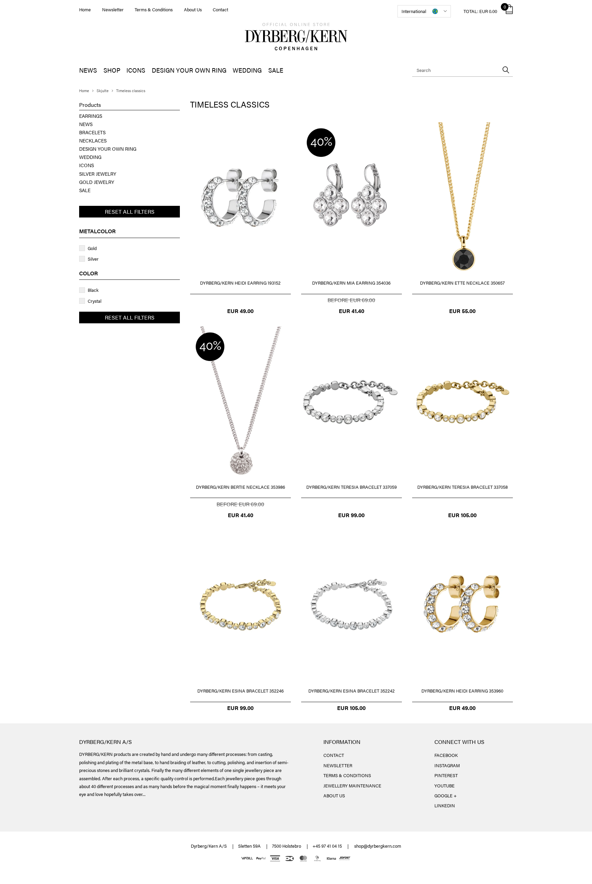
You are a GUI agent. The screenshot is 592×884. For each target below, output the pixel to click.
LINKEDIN (444, 805)
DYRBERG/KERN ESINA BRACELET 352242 (351, 690)
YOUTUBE (444, 785)
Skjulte (103, 90)
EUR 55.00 (462, 311)
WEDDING (247, 70)
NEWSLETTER (337, 765)
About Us (193, 9)
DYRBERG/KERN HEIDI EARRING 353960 (462, 690)
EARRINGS (90, 115)
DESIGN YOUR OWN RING (189, 70)
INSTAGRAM (447, 765)
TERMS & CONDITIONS (347, 775)
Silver (93, 259)
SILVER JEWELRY (97, 173)
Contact (220, 9)
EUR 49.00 (240, 311)
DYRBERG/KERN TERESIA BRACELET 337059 (351, 487)
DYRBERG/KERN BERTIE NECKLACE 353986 (240, 487)
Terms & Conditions (154, 9)
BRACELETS (92, 132)
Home (85, 9)
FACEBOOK (446, 755)
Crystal (94, 301)
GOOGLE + (445, 795)
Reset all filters (130, 211)
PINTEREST (446, 775)
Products (90, 105)
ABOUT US (334, 795)
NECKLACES (93, 140)
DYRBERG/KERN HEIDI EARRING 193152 (240, 282)
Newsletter (113, 9)
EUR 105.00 (462, 515)
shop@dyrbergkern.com (377, 846)
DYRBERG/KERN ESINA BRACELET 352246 (240, 690)
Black (93, 290)
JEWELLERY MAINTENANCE (352, 785)
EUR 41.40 (351, 311)
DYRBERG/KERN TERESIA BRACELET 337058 (462, 487)
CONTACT (333, 755)
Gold (92, 248)
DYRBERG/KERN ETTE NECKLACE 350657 (462, 282)
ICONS (135, 70)
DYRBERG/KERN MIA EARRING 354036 (351, 282)
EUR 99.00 (351, 515)
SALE (275, 70)
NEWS (88, 70)
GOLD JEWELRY (96, 181)
